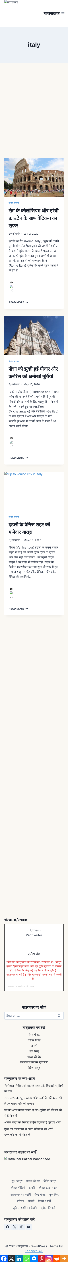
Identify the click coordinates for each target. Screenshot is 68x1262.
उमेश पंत (16, 233)
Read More (18, 302)
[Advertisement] (34, 109)
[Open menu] (63, 13)
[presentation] (34, 177)
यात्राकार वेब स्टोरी (20, 1194)
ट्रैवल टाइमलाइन (47, 1187)
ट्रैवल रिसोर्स (48, 1208)
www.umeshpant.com (21, 986)
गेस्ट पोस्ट (34, 1035)
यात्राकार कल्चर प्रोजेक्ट (34, 1062)
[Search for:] (34, 1015)
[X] (14, 1227)
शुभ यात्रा (17, 1181)
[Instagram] (21, 1227)
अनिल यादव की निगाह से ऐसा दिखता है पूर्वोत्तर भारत (32, 1122)
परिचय (20, 1201)
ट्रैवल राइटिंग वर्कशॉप (25, 1208)
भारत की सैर (34, 1057)
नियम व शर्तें (44, 1201)
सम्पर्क (31, 1201)
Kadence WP (34, 1251)
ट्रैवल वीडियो (18, 1187)
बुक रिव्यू (34, 1051)
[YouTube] (29, 1227)
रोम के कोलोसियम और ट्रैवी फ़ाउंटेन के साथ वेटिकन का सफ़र (33, 218)
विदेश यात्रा (14, 203)
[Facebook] (7, 1227)
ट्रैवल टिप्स (34, 1040)
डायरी (34, 1046)
